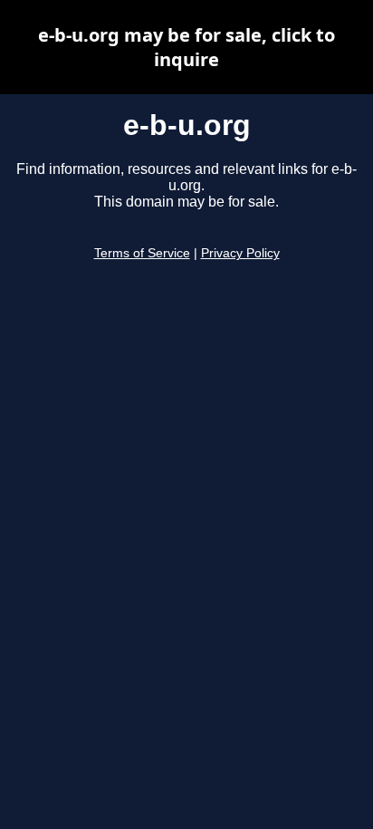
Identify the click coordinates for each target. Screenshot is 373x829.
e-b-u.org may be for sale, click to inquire (186, 47)
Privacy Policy (240, 253)
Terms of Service (142, 253)
